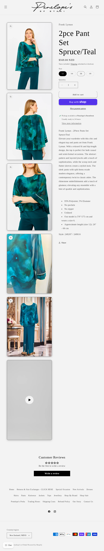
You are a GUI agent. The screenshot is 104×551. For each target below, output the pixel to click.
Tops (49, 496)
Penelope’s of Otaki (20, 545)
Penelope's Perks (18, 502)
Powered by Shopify (35, 545)
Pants (23, 496)
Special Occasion (63, 489)
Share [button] (63, 243)
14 (73, 74)
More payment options (78, 108)
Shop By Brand (70, 496)
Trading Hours (34, 502)
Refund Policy (64, 502)
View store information (71, 123)
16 (81, 74)
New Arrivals (78, 489)
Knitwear (32, 496)
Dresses (90, 489)
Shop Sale (84, 496)
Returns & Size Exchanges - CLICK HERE (35, 489)
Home (11, 489)
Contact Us (88, 502)
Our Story (77, 502)
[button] (6, 7)
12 (63, 74)
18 (91, 74)
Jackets (42, 496)
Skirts (16, 496)
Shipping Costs (49, 502)
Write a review (52, 473)
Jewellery (58, 496)
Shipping (74, 64)
